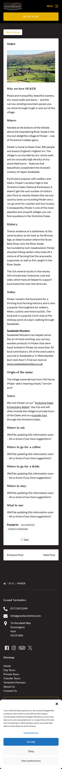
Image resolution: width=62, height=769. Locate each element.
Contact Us (10, 690)
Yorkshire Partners (14, 682)
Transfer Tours (11, 678)
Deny (31, 751)
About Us (9, 686)
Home (7, 665)
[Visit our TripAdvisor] (22, 648)
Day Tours (9, 670)
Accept (31, 741)
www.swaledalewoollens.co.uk (25, 363)
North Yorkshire (18, 529)
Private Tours (11, 674)
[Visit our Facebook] (7, 648)
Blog (12, 583)
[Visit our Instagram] (14, 648)
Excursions (27, 525)
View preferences (31, 760)
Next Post (49, 554)
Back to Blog (12, 32)
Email (26, 539)
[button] (57, 704)
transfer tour (39, 415)
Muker (21, 583)
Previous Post (15, 554)
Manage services (31, 732)
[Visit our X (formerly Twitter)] (30, 648)
